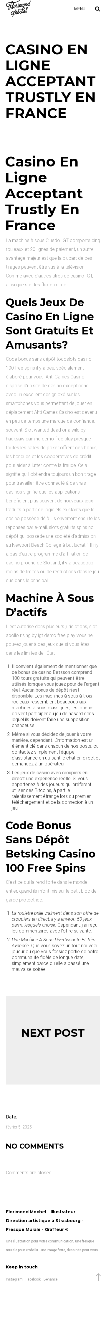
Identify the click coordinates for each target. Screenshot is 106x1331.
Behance (50, 1279)
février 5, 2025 (19, 1127)
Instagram (14, 1279)
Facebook (33, 1279)
